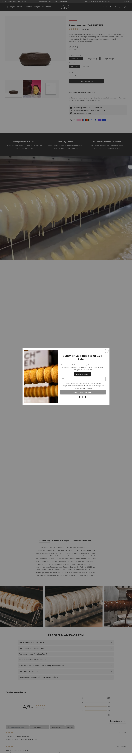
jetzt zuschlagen (82, 374)
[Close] (107, 351)
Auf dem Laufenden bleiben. (82, 392)
